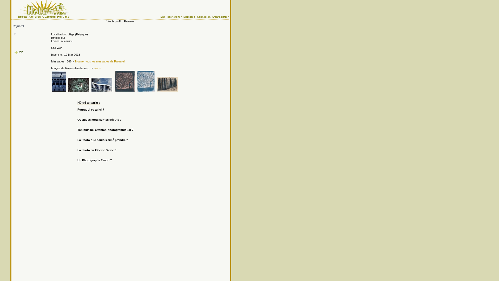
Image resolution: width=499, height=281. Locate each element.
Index (22, 16)
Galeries (49, 16)
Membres (189, 16)
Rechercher (174, 16)
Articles (35, 16)
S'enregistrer (220, 16)
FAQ (162, 16)
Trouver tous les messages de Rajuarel (99, 61)
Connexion (204, 16)
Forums (63, 16)
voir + (97, 68)
